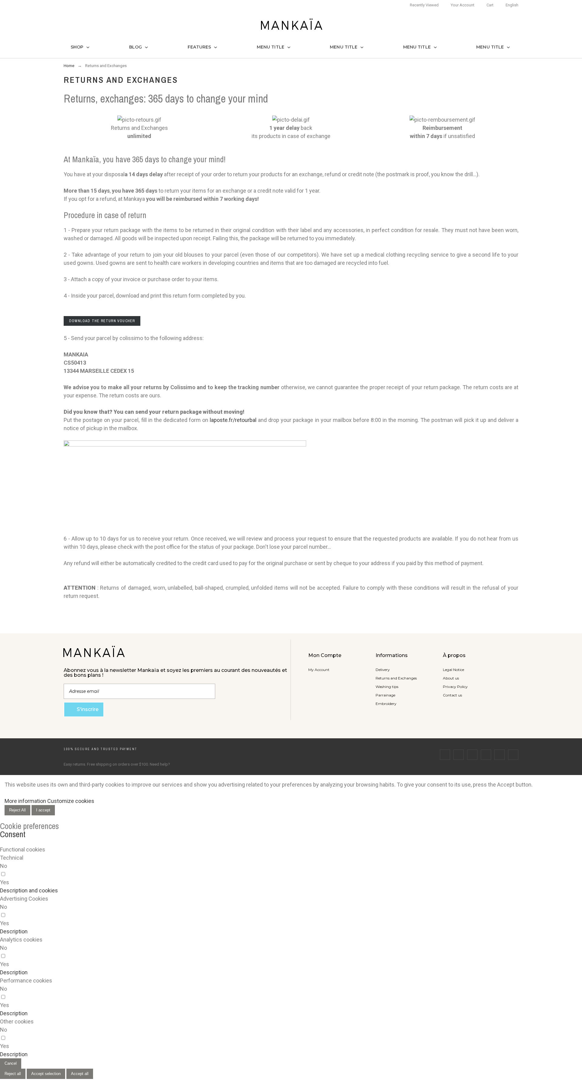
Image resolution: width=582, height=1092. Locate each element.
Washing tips (387, 686)
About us (451, 678)
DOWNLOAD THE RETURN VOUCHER (102, 320)
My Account (318, 669)
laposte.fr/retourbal (233, 420)
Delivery (383, 669)
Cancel (11, 1063)
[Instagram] (472, 755)
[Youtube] (499, 755)
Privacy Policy (455, 686)
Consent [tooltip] (12, 834)
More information (25, 801)
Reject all (13, 1073)
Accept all (80, 1073)
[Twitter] (458, 755)
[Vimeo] (513, 755)
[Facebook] (445, 755)
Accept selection (46, 1073)
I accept (43, 810)
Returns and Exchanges (396, 678)
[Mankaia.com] (291, 25)
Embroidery (386, 703)
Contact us (452, 695)
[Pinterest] (486, 755)
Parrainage (385, 695)
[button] (29, 890)
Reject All (17, 810)
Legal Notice (453, 669)
